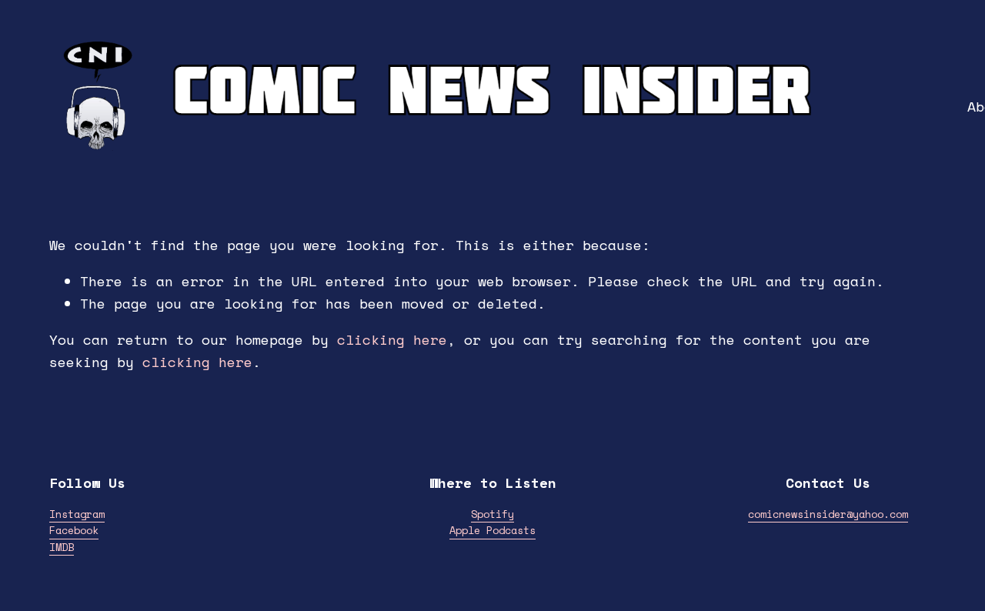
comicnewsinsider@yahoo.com (828, 514)
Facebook (73, 530)
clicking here (392, 339)
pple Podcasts (496, 530)
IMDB (61, 547)
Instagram (77, 514)
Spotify (492, 514)
